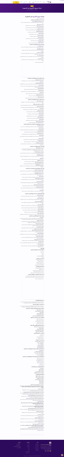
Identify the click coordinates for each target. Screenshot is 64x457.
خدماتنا (26, 1)
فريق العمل (29, 2)
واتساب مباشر (18, 447)
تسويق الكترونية (36, 16)
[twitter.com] (47, 451)
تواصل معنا (43, 2)
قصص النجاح (33, 2)
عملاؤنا (28, 447)
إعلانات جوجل (37, 446)
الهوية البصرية (37, 450)
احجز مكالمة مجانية (16, 2)
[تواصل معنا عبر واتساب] (62, 455)
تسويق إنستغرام (36, 445)
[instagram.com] (49, 451)
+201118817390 (18, 445)
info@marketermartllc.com (17, 446)
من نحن (24, 2)
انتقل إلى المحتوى (62, 0)
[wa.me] (45, 451)
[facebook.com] (50, 451)
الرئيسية (21, 1)
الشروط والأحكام (27, 451)
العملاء (35, 1)
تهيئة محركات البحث (36, 447)
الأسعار (38, 1)
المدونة (40, 1)
